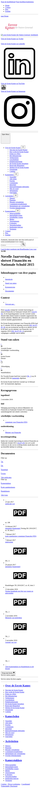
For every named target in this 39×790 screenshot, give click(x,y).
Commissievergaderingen (14, 752)
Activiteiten (11, 741)
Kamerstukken (13, 760)
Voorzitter (8, 721)
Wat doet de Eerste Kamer (14, 690)
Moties (7, 771)
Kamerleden (12, 716)
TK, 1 (29, 376)
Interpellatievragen (11, 767)
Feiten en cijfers (10, 694)
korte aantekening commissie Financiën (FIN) (20, 536)
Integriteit (8, 729)
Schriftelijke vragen (12, 769)
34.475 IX (21, 443)
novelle (7, 310)
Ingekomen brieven (11, 778)
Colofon (8, 712)
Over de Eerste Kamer (18, 685)
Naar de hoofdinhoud (8, 2)
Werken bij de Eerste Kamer (14, 708)
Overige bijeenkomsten (13, 756)
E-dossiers (8, 775)
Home (7, 5)
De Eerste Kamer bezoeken (14, 704)
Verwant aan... (10, 304)
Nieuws (8, 746)
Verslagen (8, 780)
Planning (8, 748)
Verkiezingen (9, 698)
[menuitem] (13, 148)
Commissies (9, 727)
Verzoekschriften (11, 776)
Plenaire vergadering (12, 750)
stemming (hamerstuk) (13, 528)
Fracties (8, 725)
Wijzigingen (9, 735)
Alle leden (8, 723)
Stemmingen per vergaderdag (15, 754)
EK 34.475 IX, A (18, 331)
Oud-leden (8, 736)
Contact (8, 7)
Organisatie (9, 710)
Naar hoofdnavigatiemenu (25, 2)
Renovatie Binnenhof (12, 706)
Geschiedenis (9, 700)
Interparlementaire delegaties (15, 731)
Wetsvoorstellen (10, 765)
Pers (6, 9)
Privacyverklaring (14, 784)
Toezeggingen (10, 773)
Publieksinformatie (11, 702)
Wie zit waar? (10, 733)
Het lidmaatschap (11, 696)
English (7, 11)
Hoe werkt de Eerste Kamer (14, 692)
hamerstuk (15, 378)
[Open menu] (23, 147)
